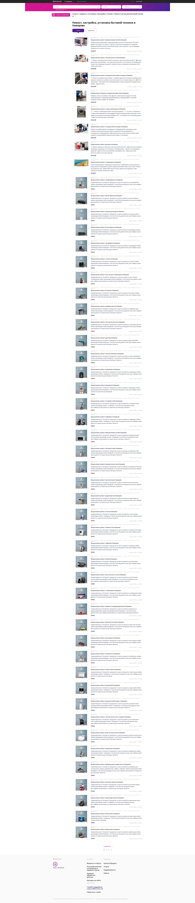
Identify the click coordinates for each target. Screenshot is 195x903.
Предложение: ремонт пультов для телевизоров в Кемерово (110, 274)
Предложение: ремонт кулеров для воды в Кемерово (107, 211)
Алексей (93, 68)
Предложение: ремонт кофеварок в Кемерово (105, 417)
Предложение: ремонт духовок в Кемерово (104, 144)
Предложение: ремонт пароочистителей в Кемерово (107, 622)
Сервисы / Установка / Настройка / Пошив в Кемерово (111, 37)
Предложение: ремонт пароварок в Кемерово (105, 385)
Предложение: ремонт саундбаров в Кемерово (105, 243)
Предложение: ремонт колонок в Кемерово (104, 259)
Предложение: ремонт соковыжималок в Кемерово (107, 180)
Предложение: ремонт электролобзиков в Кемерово (107, 353)
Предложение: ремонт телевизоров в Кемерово (106, 162)
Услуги (75, 14)
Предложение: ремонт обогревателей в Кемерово (106, 448)
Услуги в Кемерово (95, 37)
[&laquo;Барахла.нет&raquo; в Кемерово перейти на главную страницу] (57, 1)
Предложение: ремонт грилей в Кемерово (104, 559)
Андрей (93, 51)
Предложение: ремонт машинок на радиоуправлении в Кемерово (111, 606)
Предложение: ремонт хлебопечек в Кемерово (105, 654)
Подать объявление (82, 1)
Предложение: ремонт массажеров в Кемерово (105, 638)
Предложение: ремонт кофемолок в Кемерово (105, 748)
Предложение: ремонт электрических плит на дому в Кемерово (111, 717)
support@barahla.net (95, 889)
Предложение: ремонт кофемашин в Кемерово (105, 369)
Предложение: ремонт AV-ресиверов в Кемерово (106, 227)
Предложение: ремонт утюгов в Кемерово (104, 511)
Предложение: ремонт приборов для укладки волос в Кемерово (111, 764)
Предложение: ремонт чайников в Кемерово (105, 543)
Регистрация (139, 1)
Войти (132, 1)
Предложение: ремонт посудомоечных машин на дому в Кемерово (111, 75)
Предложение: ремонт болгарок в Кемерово (104, 290)
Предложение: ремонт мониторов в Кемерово (105, 813)
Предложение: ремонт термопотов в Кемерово (105, 527)
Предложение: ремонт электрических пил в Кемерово (108, 322)
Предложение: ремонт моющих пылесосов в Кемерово (108, 464)
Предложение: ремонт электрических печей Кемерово (108, 58)
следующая (107, 846)
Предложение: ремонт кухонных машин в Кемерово (107, 782)
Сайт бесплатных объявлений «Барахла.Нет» (80, 899)
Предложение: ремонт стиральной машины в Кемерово (108, 109)
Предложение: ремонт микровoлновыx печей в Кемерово (109, 40)
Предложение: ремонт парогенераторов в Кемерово (107, 798)
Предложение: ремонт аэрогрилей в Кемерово (105, 685)
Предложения (91, 30)
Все (78, 30)
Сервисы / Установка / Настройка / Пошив (96, 14)
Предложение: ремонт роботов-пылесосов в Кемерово (108, 733)
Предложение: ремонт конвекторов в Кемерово (106, 669)
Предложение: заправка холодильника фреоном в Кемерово (110, 93)
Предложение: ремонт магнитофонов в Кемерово (106, 196)
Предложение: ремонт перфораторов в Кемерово (106, 306)
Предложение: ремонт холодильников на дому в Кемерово (109, 127)
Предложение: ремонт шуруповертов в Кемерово (106, 496)
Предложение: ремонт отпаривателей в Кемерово (106, 401)
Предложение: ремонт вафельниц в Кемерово (105, 829)
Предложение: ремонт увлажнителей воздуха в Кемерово (109, 701)
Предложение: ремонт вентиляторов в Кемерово (106, 480)
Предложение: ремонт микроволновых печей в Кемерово (109, 432)
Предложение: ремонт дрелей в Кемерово (104, 338)
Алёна (93, 189)
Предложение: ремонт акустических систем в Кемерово (108, 575)
